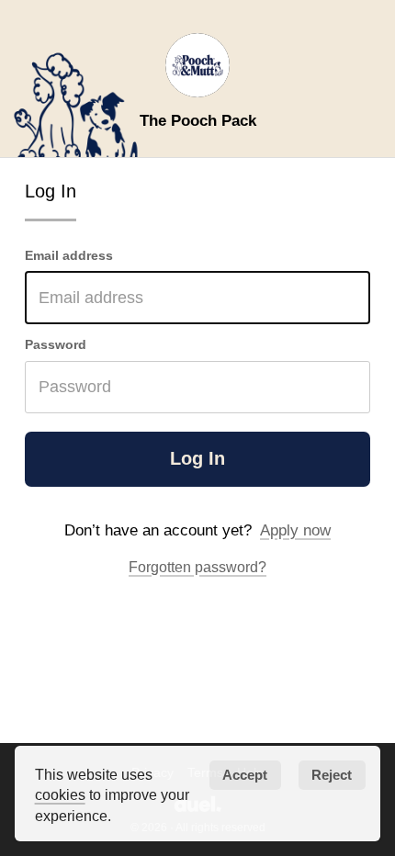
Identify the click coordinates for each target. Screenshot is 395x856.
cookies (60, 794)
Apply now (295, 530)
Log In (197, 458)
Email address (69, 255)
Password (55, 344)
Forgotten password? (197, 566)
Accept (244, 775)
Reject (331, 775)
